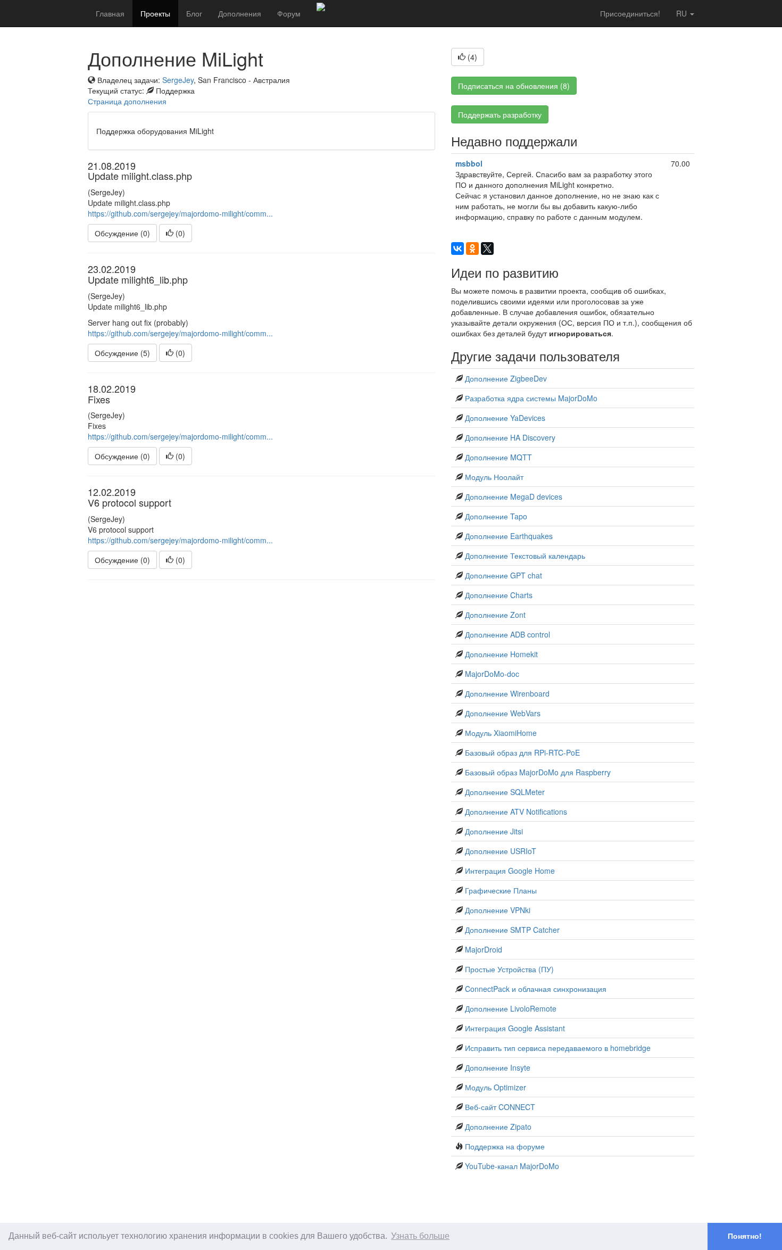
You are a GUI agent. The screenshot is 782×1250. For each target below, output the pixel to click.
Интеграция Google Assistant (515, 1028)
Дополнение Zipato (498, 1126)
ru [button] (682, 13)
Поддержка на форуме (505, 1146)
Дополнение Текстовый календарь (525, 555)
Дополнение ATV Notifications (516, 811)
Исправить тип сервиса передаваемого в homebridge (558, 1047)
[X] (487, 248)
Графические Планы (501, 890)
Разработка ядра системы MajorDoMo (531, 398)
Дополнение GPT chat (503, 575)
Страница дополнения (127, 101)
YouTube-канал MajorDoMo (512, 1166)
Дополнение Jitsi (494, 831)
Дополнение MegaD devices (513, 496)
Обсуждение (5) (122, 352)
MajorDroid (483, 949)
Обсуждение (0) (122, 233)
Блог (194, 13)
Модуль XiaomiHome (501, 732)
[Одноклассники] (472, 248)
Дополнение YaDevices (505, 417)
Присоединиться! (630, 13)
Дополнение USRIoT (500, 851)
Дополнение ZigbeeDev (506, 378)
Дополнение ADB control (507, 634)
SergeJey (178, 79)
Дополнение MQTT (498, 457)
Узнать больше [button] (420, 1235)
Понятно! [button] (745, 1236)
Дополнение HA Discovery (510, 437)
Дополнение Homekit (501, 654)
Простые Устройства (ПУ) (509, 969)
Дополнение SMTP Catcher (512, 929)
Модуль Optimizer (495, 1087)
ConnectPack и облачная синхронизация (535, 988)
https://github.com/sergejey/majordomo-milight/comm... (180, 213)
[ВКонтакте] (457, 248)
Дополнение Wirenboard (507, 693)
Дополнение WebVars (502, 713)
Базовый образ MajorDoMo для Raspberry (538, 772)
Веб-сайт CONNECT (500, 1107)
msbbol (468, 163)
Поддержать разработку (500, 114)
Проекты (155, 13)
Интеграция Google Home (510, 870)
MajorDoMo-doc (492, 673)
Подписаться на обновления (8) (514, 85)
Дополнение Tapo (496, 516)
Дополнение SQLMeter (505, 792)
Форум (289, 13)
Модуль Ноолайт (494, 476)
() (179, 233)
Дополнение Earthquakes (509, 536)
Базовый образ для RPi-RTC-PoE (522, 752)
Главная (110, 13)
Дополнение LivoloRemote (510, 1008)
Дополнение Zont (495, 614)
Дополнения (239, 13)
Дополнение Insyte (497, 1067)
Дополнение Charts (499, 595)
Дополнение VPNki (497, 910)
